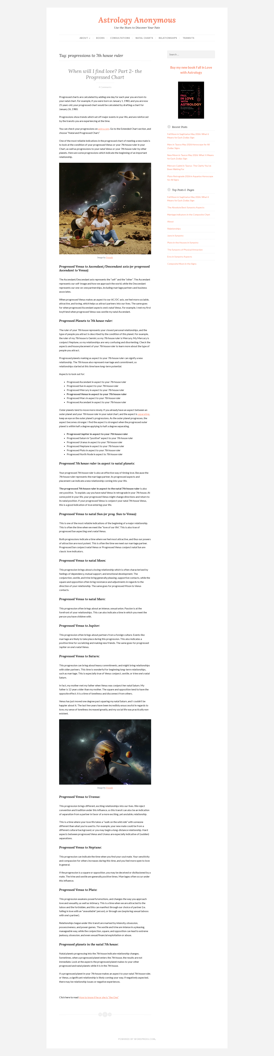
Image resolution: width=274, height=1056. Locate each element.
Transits (188, 38)
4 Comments (105, 87)
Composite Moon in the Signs (181, 263)
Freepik (109, 257)
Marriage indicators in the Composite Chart (188, 214)
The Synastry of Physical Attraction (185, 249)
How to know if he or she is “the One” (99, 997)
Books (100, 38)
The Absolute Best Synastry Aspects (185, 207)
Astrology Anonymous (137, 20)
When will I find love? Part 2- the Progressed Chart (105, 74)
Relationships (168, 38)
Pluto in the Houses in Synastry (182, 242)
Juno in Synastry (175, 235)
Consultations (120, 38)
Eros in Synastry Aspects (179, 256)
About (84, 38)
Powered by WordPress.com (136, 1039)
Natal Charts (144, 38)
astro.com (103, 128)
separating (143, 413)
